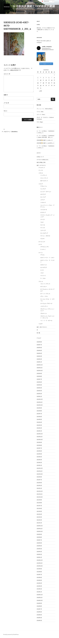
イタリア (41, 183)
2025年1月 (39, 396)
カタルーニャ (43, 264)
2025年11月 (39, 367)
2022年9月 (39, 477)
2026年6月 (39, 347)
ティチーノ (43, 249)
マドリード (43, 275)
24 (40, 85)
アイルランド (42, 167)
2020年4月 (39, 548)
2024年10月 (40, 405)
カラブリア (43, 194)
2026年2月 (39, 359)
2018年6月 (39, 611)
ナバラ (42, 270)
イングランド (43, 175)
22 (54, 82)
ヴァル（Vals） (40, 111)
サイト (5, 111)
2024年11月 (39, 402)
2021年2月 (39, 520)
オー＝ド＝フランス (45, 293)
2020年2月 (39, 554)
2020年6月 (39, 543)
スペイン (41, 252)
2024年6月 (39, 416)
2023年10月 (40, 439)
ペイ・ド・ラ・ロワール (46, 320)
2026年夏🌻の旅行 (41, 140)
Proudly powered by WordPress (11, 634)
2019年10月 (40, 566)
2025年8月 (39, 376)
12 (46, 80)
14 (51, 80)
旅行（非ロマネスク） (42, 327)
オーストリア (42, 241)
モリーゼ (42, 225)
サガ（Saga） (40, 122)
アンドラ (41, 170)
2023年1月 (39, 465)
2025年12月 (40, 364)
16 (37, 82)
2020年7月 (39, 540)
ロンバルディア (44, 233)
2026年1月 (39, 362)
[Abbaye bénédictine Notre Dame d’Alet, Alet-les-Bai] (41, 56)
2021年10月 (40, 497)
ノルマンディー (44, 306)
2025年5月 (39, 385)
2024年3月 (39, 425)
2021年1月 (39, 522)
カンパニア (43, 197)
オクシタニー (43, 286)
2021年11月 (39, 494)
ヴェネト (42, 238)
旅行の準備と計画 (41, 162)
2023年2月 (39, 462)
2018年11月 (39, 597)
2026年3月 (39, 356)
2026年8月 (39, 342)
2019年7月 (39, 574)
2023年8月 (39, 445)
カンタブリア (43, 267)
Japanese (46, 1)
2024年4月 (39, 422)
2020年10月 (40, 531)
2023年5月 (39, 454)
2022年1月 (39, 488)
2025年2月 (39, 393)
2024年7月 (39, 413)
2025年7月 (39, 379)
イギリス (41, 173)
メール (6, 102)
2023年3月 (39, 459)
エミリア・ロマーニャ (45, 191)
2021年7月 (39, 505)
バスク (42, 273)
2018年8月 (39, 606)
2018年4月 (39, 617)
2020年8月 (39, 537)
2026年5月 (39, 350)
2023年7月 (39, 448)
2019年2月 (39, 589)
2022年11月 (39, 471)
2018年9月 (39, 603)
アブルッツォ (43, 186)
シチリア (42, 199)
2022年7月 (39, 479)
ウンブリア (43, 188)
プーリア (42, 219)
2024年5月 (39, 419)
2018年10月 (40, 600)
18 (43, 82)
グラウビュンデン (44, 246)
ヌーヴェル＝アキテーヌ (46, 303)
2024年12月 (40, 399)
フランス (41, 281)
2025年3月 (39, 390)
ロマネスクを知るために (43, 159)
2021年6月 (39, 508)
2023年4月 (39, 456)
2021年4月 (39, 514)
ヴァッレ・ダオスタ (45, 235)
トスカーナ (43, 202)
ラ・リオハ (43, 278)
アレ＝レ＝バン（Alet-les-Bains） (45, 108)
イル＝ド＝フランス (45, 283)
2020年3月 (39, 551)
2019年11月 (39, 563)
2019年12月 (40, 560)
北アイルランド (44, 180)
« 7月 (40, 90)
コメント (7, 74)
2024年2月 (39, 428)
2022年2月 (39, 485)
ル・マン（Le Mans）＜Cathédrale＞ (46, 131)
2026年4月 (39, 353)
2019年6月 (39, 577)
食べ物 (38, 332)
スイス (40, 244)
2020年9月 (39, 534)
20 (49, 82)
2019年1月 (39, 591)
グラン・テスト (44, 296)
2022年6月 (39, 482)
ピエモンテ (43, 212)
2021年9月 (39, 499)
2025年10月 (40, 370)
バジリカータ (43, 209)
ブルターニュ (43, 313)
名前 (6, 95)
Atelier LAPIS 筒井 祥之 (44, 137)
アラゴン (42, 254)
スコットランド (44, 178)
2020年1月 (39, 557)
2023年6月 (39, 451)
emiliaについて (40, 156)
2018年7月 (39, 609)
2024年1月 (39, 431)
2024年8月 (39, 410)
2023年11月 (39, 436)
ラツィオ (42, 227)
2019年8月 (39, 571)
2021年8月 (39, 502)
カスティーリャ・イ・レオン (47, 257)
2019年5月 (39, 580)
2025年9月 (39, 373)
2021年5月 (39, 511)
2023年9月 (39, 442)
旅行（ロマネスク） (41, 165)
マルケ (42, 222)
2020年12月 (40, 525)
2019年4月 (39, 583)
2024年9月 (39, 408)
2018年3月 (39, 620)
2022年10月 (40, 474)
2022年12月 (40, 468)
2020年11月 (39, 528)
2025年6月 (39, 382)
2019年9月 (39, 568)
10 (40, 80)
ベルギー (41, 323)
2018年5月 (39, 614)
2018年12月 (40, 594)
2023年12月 (40, 433)
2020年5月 (39, 545)
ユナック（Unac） (41, 114)
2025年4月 (39, 387)
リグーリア (43, 230)
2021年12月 (40, 491)
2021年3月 (39, 517)
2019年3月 (39, 586)
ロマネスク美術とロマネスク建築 (34, 6)
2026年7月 (39, 344)
